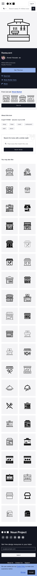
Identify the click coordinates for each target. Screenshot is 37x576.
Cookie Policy (21, 566)
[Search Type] (5, 9)
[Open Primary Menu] (3, 4)
